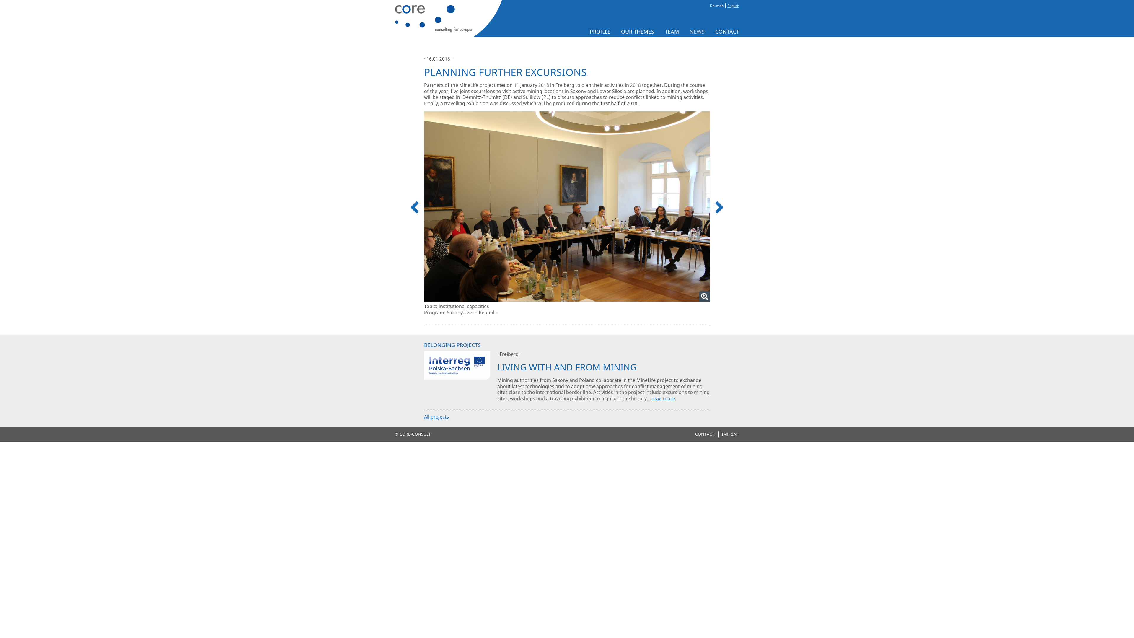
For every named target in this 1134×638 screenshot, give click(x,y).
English (733, 5)
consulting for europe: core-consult (446, 18)
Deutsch (717, 5)
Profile (600, 31)
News (697, 31)
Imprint (730, 434)
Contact (727, 31)
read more (663, 398)
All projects (436, 417)
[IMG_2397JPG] (567, 206)
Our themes (637, 31)
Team (672, 31)
